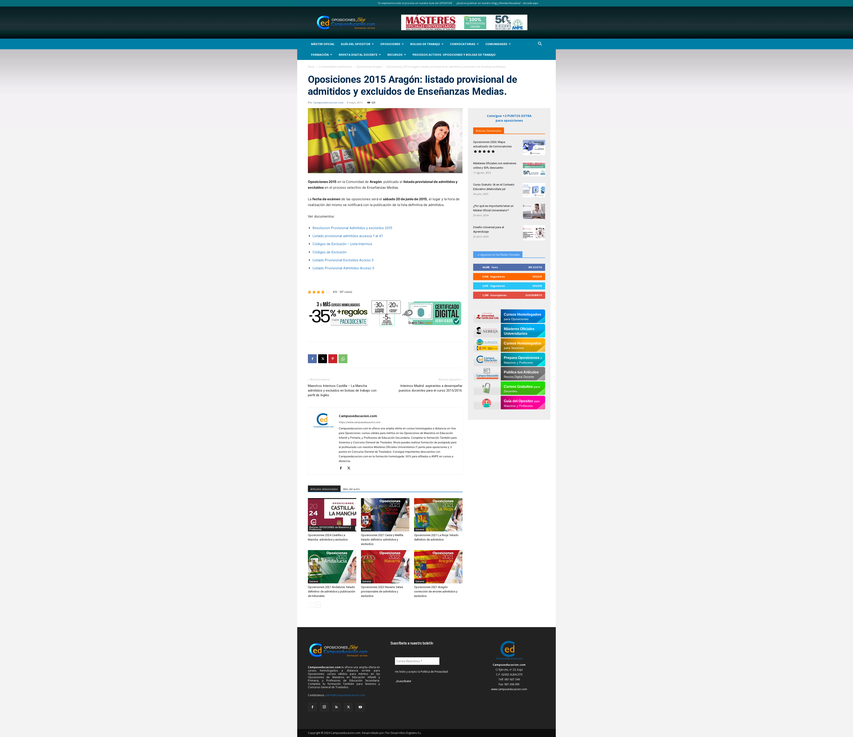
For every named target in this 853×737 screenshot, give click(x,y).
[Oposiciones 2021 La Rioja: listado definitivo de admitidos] (438, 514)
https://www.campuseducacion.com (360, 422)
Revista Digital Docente (358, 55)
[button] (539, 44)
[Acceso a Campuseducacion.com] (509, 660)
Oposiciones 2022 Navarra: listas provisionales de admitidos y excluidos (382, 591)
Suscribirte (533, 295)
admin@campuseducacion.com (345, 695)
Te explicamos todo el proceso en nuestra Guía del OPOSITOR (415, 3)
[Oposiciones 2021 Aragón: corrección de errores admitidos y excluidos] (438, 566)
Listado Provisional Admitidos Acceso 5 (343, 268)
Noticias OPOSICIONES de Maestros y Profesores (330, 528)
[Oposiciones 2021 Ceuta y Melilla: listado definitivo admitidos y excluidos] (385, 514)
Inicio (311, 67)
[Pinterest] (332, 358)
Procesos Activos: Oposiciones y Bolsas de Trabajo (454, 55)
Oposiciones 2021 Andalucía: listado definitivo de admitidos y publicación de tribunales (331, 591)
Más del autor (351, 489)
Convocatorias (462, 44)
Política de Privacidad (434, 672)
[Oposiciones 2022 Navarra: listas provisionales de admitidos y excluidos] (385, 566)
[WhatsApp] (343, 358)
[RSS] (336, 707)
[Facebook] (312, 358)
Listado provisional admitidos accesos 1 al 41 (348, 236)
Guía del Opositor (355, 44)
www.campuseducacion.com (509, 689)
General (366, 529)
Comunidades (496, 44)
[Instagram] (324, 707)
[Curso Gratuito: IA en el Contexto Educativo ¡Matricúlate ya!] (534, 190)
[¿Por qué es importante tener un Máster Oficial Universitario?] (534, 211)
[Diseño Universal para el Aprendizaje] (534, 232)
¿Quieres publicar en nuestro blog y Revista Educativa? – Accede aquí (497, 3)
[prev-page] (310, 605)
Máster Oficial (323, 44)
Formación (320, 55)
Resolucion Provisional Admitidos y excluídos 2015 (352, 228)
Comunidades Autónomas (335, 67)
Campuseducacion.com (328, 102)
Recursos (395, 55)
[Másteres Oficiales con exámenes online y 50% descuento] (534, 168)
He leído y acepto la (421, 672)
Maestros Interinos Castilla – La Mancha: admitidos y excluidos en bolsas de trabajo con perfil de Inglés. (342, 390)
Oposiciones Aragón (369, 67)
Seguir (537, 276)
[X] (322, 358)
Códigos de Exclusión (330, 252)
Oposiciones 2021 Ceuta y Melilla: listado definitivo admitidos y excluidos (382, 539)
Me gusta (535, 267)
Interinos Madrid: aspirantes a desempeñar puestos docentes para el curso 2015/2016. (430, 388)
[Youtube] (360, 707)
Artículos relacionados (324, 489)
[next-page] (318, 605)
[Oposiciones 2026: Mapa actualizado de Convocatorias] (534, 147)
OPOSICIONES (390, 44)
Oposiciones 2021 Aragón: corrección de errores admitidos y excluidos (435, 591)
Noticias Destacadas (488, 131)
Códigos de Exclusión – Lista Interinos (342, 244)
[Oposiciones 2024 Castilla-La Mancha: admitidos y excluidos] (332, 514)
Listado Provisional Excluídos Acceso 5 (343, 260)
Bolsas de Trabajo (425, 44)
